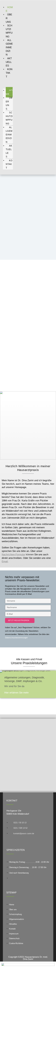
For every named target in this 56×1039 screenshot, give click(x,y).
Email (5, 561)
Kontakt (9, 73)
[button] (8, 82)
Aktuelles (9, 62)
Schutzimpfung (9, 118)
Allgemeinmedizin (9, 47)
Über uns (9, 103)
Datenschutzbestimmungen (16, 638)
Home (9, 92)
